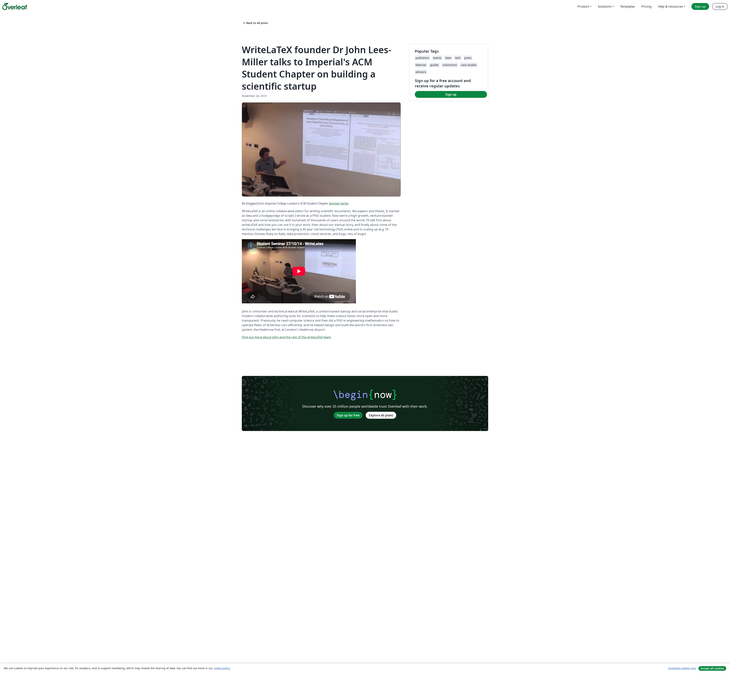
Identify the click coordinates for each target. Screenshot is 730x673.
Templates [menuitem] (627, 6)
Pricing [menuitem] (646, 6)
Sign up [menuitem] (700, 6)
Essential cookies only (682, 668)
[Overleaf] (14, 6)
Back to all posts (255, 23)
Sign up (450, 94)
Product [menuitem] (583, 6)
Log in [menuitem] (720, 6)
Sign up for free (348, 415)
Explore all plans (381, 415)
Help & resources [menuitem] (670, 6)
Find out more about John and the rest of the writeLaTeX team (286, 337)
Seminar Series (338, 203)
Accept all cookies (712, 668)
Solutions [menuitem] (604, 6)
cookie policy (222, 668)
